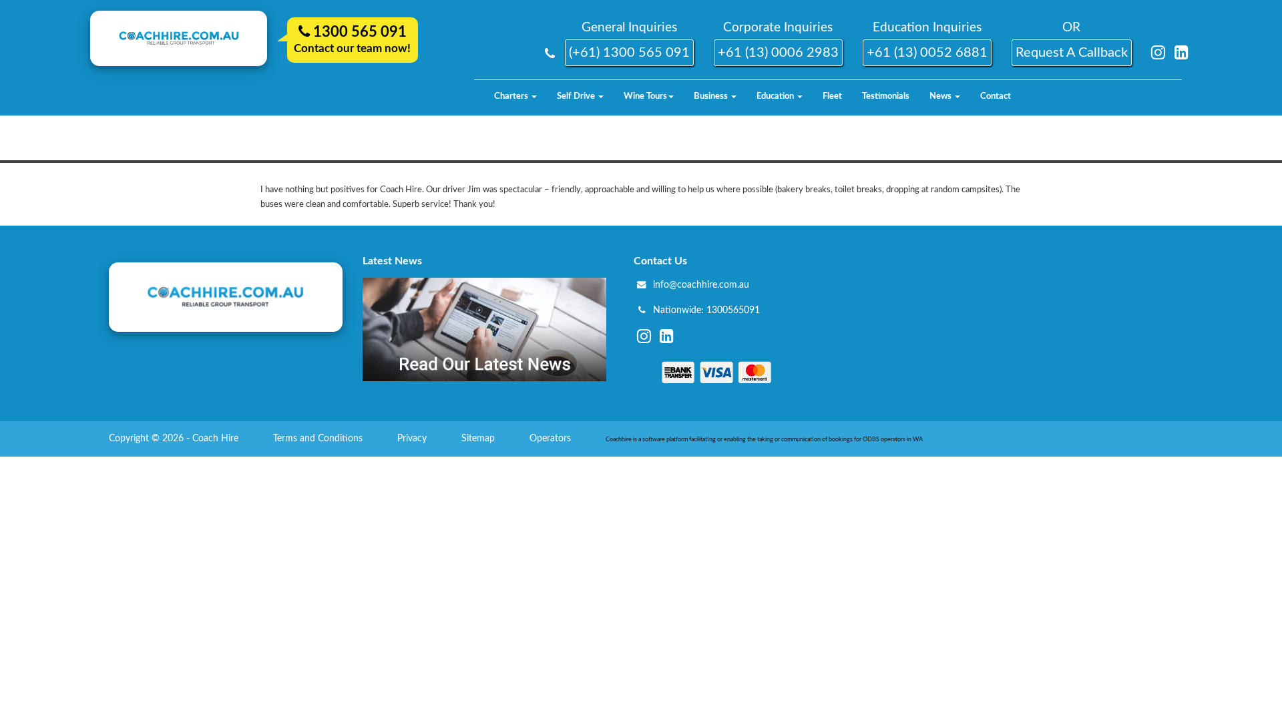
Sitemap (479, 438)
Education (776, 96)
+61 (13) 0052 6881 (927, 52)
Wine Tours (645, 96)
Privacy (413, 438)
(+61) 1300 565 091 (629, 52)
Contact (995, 96)
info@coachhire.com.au (701, 285)
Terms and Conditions (319, 438)
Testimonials (885, 96)
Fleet (832, 96)
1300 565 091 (358, 32)
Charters (512, 96)
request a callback (1072, 52)
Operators (551, 438)
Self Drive (577, 96)
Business (712, 96)
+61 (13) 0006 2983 (778, 52)
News (941, 96)
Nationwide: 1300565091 (706, 310)
